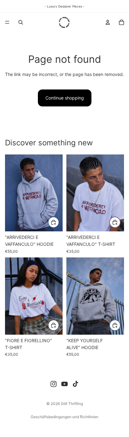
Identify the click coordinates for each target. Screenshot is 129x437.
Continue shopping (64, 97)
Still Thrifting (72, 403)
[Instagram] (53, 384)
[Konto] (108, 22)
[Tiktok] (75, 384)
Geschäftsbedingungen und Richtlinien (64, 416)
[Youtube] (64, 384)
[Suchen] (21, 22)
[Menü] (7, 22)
